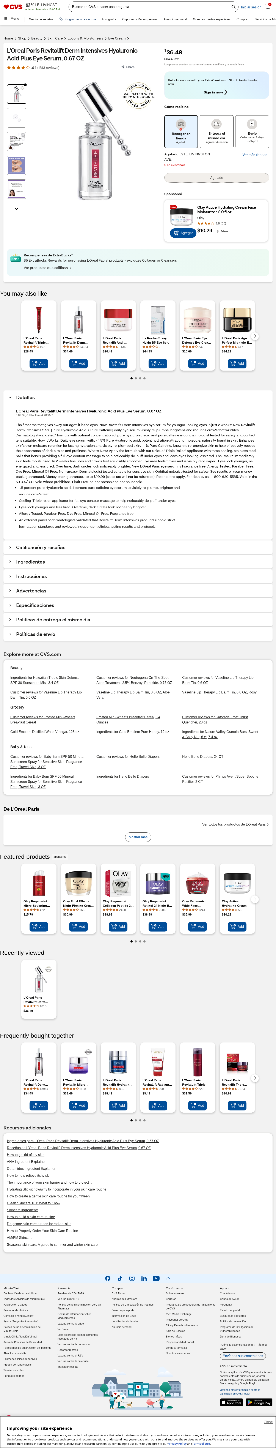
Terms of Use (201, 1443)
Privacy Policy (177, 1443)
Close (268, 1422)
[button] (255, 155)
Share (130, 67)
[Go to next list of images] (16, 208)
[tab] (16, 94)
